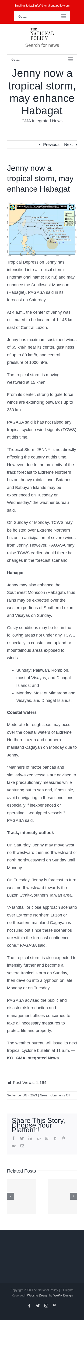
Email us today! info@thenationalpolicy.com (42, 5)
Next (68, 144)
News (43, 1095)
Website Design (37, 1295)
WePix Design (63, 1295)
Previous (51, 144)
